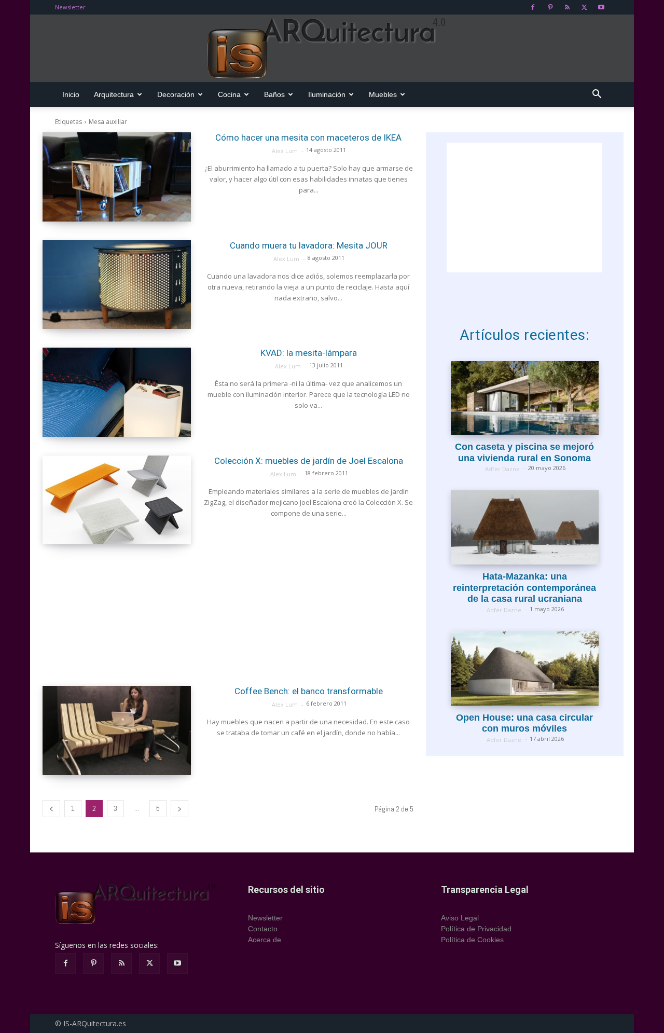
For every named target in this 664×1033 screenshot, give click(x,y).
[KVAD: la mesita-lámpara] (117, 392)
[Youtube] (601, 7)
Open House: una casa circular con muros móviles (524, 723)
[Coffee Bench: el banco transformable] (117, 730)
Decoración (176, 94)
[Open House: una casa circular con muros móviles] (525, 668)
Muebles (383, 94)
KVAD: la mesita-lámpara (308, 353)
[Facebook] (533, 7)
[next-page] (179, 808)
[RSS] (567, 7)
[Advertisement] (228, 615)
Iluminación (326, 94)
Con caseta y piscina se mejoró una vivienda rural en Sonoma (524, 452)
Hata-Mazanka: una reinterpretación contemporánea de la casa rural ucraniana (524, 587)
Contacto (263, 929)
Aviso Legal (460, 918)
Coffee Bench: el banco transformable (308, 691)
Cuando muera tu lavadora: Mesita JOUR (309, 245)
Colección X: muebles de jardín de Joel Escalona (308, 461)
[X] (584, 7)
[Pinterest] (550, 7)
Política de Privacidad (476, 929)
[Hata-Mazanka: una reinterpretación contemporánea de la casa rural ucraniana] (525, 527)
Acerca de (264, 939)
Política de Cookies (472, 939)
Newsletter (70, 7)
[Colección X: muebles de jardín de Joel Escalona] (117, 500)
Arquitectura (114, 94)
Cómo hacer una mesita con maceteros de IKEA (308, 137)
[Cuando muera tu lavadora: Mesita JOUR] (117, 284)
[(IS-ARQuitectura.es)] (332, 48)
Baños (274, 94)
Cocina (229, 94)
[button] (596, 95)
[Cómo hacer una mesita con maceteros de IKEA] (117, 177)
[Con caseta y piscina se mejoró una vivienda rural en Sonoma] (525, 398)
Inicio (70, 94)
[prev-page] (51, 808)
